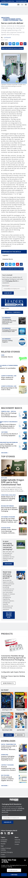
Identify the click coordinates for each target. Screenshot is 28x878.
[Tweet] (17, 43)
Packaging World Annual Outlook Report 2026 (9, 330)
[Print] (2, 43)
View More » (4, 452)
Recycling (4, 477)
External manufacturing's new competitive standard (8, 768)
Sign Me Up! (8, 293)
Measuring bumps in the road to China (9, 388)
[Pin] (21, 43)
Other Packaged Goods (12, 19)
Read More (8, 564)
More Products (8, 683)
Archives (20, 735)
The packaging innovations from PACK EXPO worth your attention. (9, 321)
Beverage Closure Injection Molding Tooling (13, 677)
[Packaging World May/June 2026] (21, 700)
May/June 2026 (21, 709)
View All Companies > (14, 312)
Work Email (6, 285)
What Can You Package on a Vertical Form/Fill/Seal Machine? (9, 414)
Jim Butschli (7, 37)
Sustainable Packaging (8, 516)
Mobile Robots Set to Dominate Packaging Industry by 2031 (8, 498)
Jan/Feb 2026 (21, 730)
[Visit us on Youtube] (12, 833)
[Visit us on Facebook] (2, 833)
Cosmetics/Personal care (13, 20)
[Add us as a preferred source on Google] (25, 43)
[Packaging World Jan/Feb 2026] (21, 720)
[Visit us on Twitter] (5, 833)
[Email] (6, 43)
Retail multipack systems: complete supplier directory (7, 778)
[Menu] (25, 4)
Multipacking (5, 775)
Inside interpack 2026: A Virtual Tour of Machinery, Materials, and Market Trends (9, 747)
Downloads (4, 754)
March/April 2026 (7, 730)
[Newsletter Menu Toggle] (18, 4)
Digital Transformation (8, 744)
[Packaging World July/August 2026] (7, 700)
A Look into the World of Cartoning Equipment (9, 434)
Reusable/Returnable (7, 506)
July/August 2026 (7, 709)
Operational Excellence (8, 495)
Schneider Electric (7, 259)
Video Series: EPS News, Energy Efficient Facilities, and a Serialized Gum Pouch (9, 520)
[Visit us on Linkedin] (9, 833)
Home (2, 355)
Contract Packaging (7, 765)
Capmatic (5, 255)
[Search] (22, 4)
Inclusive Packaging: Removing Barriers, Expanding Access (8, 758)
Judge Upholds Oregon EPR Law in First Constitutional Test (12, 482)
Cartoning (4, 432)
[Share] (10, 43)
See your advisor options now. (9, 615)
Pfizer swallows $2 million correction (7, 378)
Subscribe (8, 735)
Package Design (5, 527)
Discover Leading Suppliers (7, 341)
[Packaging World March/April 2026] (7, 720)
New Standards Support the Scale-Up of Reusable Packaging (9, 509)
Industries (5, 17)
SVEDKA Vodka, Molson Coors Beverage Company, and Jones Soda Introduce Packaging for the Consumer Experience (9, 531)
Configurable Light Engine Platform (13, 672)
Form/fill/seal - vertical (8, 411)
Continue (14, 875)
